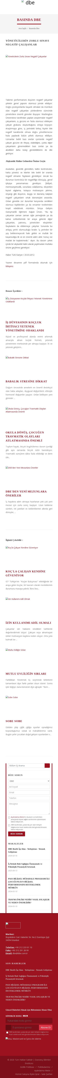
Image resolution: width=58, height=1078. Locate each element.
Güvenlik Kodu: (17, 1015)
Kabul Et (29, 1074)
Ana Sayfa (22, 28)
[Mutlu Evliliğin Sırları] (29, 659)
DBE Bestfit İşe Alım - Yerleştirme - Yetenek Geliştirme (29, 970)
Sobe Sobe (14, 721)
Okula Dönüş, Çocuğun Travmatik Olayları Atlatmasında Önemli (25, 436)
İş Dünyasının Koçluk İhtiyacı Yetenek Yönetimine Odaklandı (25, 326)
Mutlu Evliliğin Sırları (26, 673)
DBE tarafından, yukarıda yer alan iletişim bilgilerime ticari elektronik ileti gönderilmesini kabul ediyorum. (29, 827)
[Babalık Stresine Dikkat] (29, 366)
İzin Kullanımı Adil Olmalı (28, 622)
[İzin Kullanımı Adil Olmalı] (29, 608)
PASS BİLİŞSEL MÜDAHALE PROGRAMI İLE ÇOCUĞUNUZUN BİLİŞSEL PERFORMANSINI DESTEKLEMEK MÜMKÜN (27, 988)
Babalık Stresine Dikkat (26, 381)
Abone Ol (46, 1027)
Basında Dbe (34, 28)
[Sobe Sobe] (29, 706)
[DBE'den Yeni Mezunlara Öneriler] (29, 476)
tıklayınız (9, 266)
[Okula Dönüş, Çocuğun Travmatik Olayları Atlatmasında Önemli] (29, 417)
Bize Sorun (17, 834)
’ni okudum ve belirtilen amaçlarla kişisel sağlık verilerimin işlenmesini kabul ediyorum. (28, 819)
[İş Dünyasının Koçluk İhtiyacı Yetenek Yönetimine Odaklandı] (29, 307)
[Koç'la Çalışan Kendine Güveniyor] (29, 556)
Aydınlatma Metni (17, 817)
